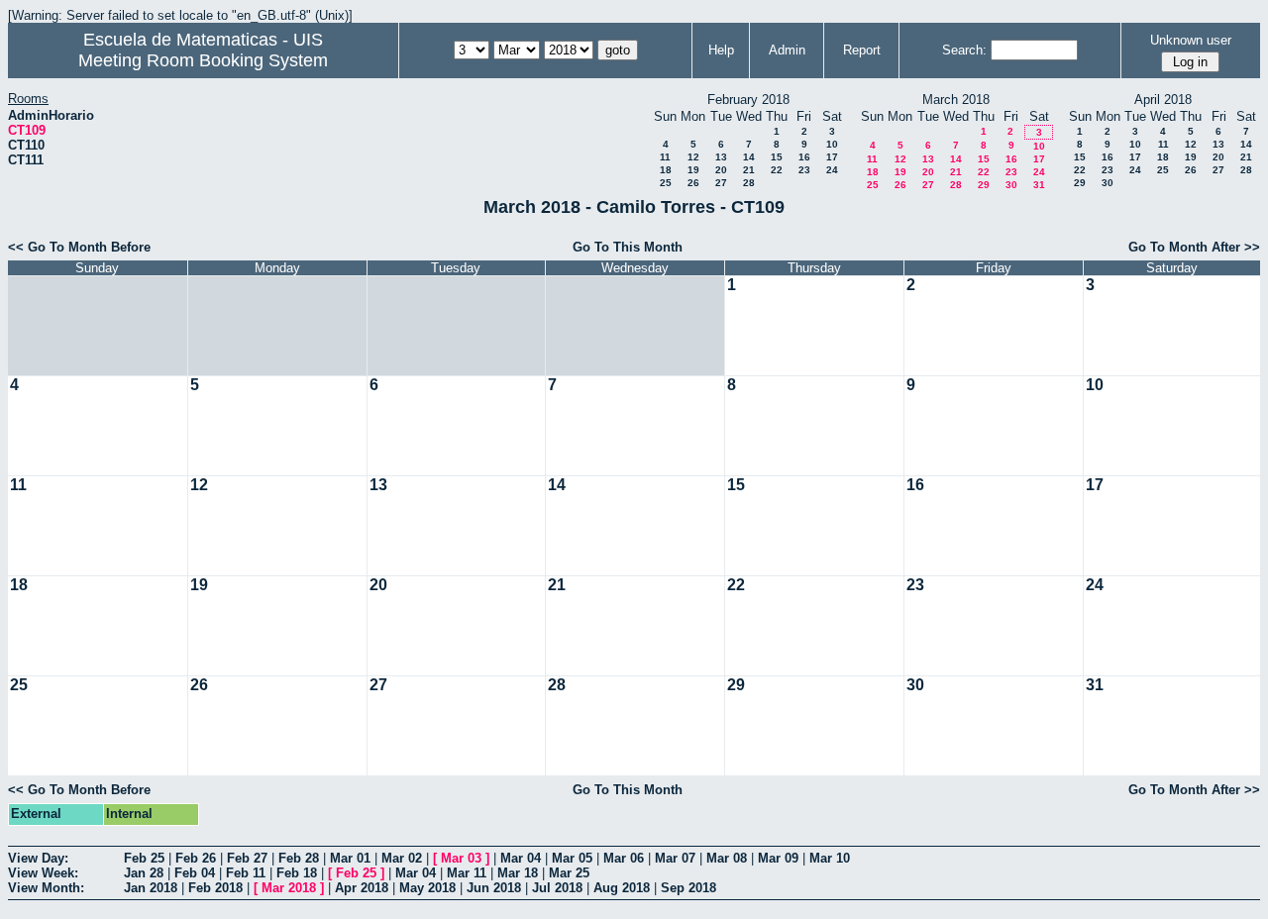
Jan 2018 (150, 887)
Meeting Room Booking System (203, 60)
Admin (787, 50)
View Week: (43, 873)
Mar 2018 (289, 887)
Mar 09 (778, 858)
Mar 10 (829, 858)
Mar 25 (569, 873)
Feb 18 (296, 873)
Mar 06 (623, 858)
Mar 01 (350, 858)
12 (693, 157)
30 (1011, 184)
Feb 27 (247, 858)
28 (749, 182)
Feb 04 (194, 873)
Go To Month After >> (1194, 247)
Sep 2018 (688, 887)
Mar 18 (517, 873)
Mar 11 (466, 873)
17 (832, 157)
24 (832, 169)
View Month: (46, 887)
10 (832, 144)
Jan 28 (143, 873)
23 (804, 169)
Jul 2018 (557, 887)
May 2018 (427, 887)
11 (665, 157)
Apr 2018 (361, 887)
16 (804, 157)
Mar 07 (675, 858)
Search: (964, 50)
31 (1039, 184)
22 (777, 169)
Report (862, 50)
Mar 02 (401, 858)
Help (721, 50)
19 (693, 169)
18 (666, 169)
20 (721, 169)
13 (721, 157)
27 (721, 182)
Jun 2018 (494, 887)
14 (749, 157)
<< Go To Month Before (79, 247)
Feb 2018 (215, 887)
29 (984, 184)
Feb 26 (195, 858)
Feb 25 (144, 858)
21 (749, 169)
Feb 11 (245, 873)
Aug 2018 (621, 887)
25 (666, 182)
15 (777, 157)
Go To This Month (628, 247)
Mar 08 (726, 858)
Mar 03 (461, 858)
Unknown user (1190, 40)
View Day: (38, 858)
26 (693, 182)
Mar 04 (520, 858)
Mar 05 (572, 858)
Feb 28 (298, 858)
